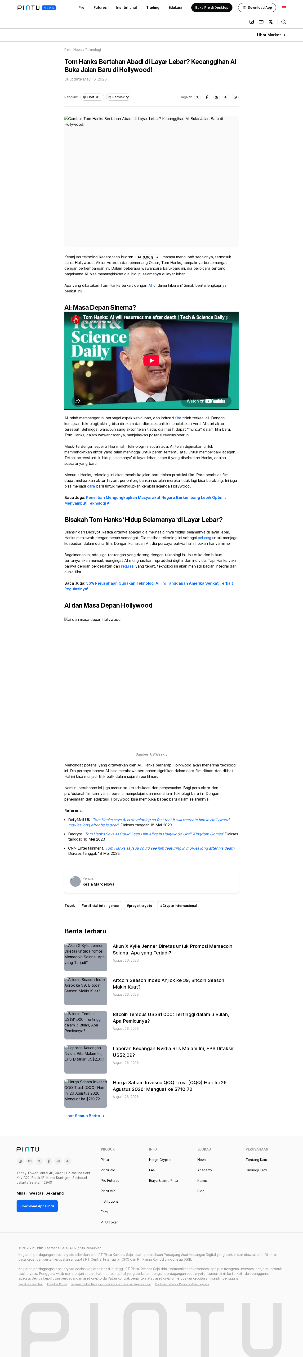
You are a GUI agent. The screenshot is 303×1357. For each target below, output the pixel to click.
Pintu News (73, 50)
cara (91, 486)
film (178, 418)
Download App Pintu (37, 1206)
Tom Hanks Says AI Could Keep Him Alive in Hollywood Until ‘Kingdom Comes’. (154, 834)
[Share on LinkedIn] (216, 97)
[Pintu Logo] (37, 7)
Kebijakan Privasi (57, 1284)
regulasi (127, 566)
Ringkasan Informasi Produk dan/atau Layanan (182, 1284)
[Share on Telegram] (226, 97)
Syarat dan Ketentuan (30, 1284)
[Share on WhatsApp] (235, 97)
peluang (204, 538)
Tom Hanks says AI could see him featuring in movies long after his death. (170, 848)
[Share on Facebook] (207, 97)
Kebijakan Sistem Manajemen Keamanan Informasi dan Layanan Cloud (111, 1284)
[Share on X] (197, 97)
